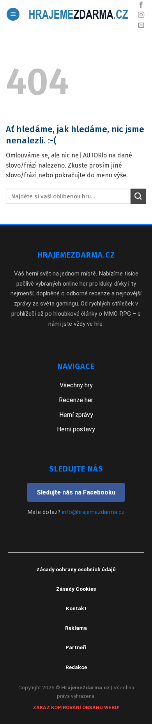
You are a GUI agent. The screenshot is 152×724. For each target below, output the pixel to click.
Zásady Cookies (76, 589)
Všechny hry (76, 385)
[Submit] (138, 196)
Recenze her (76, 400)
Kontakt (76, 608)
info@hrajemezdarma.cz (93, 512)
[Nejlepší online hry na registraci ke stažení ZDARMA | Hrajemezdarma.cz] (78, 14)
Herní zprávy (76, 415)
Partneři (76, 647)
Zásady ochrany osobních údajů (76, 569)
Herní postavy (76, 429)
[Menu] (13, 14)
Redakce (76, 667)
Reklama (76, 628)
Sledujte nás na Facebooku (76, 492)
